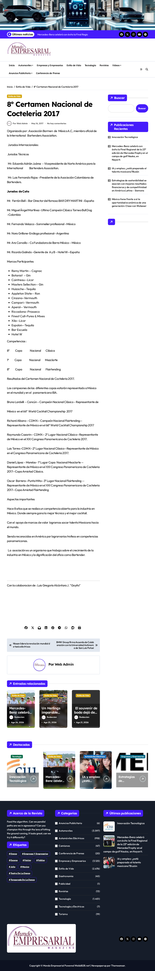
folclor (27, 860)
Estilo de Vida (74, 65)
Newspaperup (98, 965)
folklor (41, 860)
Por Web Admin (20, 123)
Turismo (63, 914)
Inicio (12, 65)
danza (14, 853)
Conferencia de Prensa (48, 73)
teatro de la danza (20, 873)
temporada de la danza (23, 879)
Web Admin (64, 664)
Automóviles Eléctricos (95, 756)
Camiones (64, 845)
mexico (25, 866)
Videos (115, 65)
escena (14, 860)
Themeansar (118, 965)
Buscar (119, 98)
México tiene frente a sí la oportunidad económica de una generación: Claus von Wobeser (129, 202)
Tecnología (90, 65)
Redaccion (19, 717)
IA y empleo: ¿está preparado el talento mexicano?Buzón (129, 170)
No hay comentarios (56, 123)
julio (13, 866)
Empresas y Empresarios (50, 65)
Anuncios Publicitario (20, 73)
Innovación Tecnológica (125, 137)
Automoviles (24, 65)
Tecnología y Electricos (71, 906)
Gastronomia (66, 876)
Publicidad (64, 883)
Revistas (104, 65)
